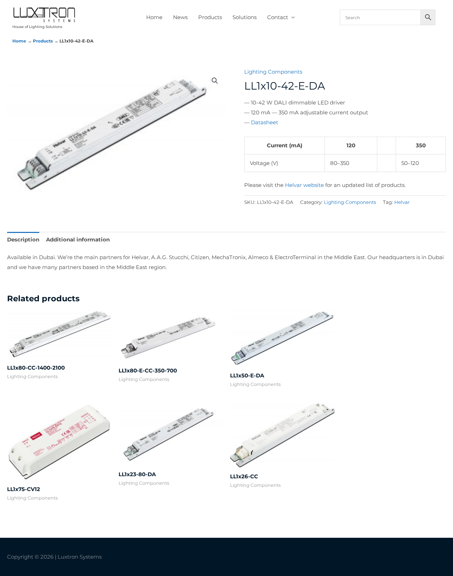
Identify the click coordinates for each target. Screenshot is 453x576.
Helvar (401, 202)
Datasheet (264, 122)
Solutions (245, 17)
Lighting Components (273, 71)
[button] (214, 80)
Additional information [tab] (78, 239)
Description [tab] (23, 239)
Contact (277, 17)
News (180, 17)
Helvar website (304, 185)
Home (154, 17)
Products (210, 17)
